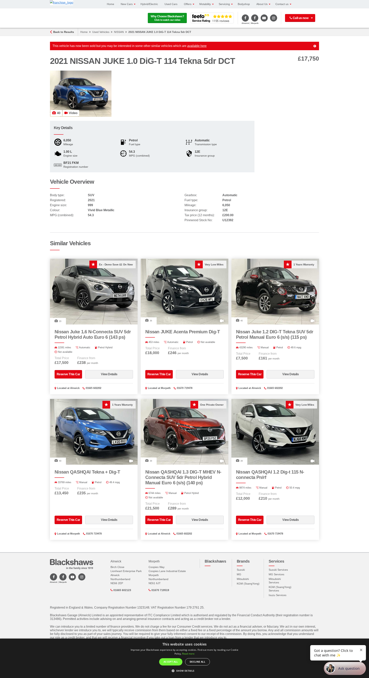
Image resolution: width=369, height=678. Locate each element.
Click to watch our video (167, 18)
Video (72, 113)
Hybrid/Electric (149, 4)
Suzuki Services (278, 569)
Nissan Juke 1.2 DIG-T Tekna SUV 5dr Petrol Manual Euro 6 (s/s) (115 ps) (274, 334)
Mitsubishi (243, 578)
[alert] (184, 658)
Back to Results (63, 31)
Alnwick (75, 388)
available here (197, 46)
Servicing (224, 4)
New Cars (127, 4)
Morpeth (166, 388)
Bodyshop (244, 4)
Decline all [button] (197, 661)
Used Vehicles (100, 31)
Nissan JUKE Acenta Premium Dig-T (182, 331)
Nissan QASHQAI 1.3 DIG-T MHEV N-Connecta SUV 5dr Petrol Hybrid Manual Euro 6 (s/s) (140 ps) (183, 477)
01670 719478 (184, 388)
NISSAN (119, 31)
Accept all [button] (171, 661)
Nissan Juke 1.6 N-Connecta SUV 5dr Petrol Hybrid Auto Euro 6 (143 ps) (93, 334)
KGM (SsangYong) (248, 583)
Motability (205, 4)
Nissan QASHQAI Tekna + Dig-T (87, 472)
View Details (109, 374)
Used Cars (171, 4)
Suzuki (241, 569)
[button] (184, 670)
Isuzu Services (277, 595)
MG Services (276, 574)
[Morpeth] (254, 18)
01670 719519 (160, 590)
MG (239, 574)
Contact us (281, 4)
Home (110, 4)
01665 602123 (122, 590)
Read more (188, 653)
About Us (262, 4)
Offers (187, 4)
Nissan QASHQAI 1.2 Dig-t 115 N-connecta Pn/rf (270, 474)
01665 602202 (93, 388)
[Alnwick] (245, 18)
